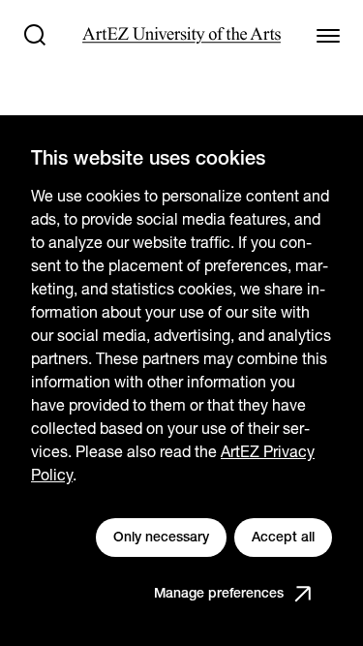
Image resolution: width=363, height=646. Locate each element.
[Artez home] (181, 35)
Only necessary (161, 536)
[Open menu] (328, 34)
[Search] (34, 34)
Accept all (283, 536)
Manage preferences (219, 593)
